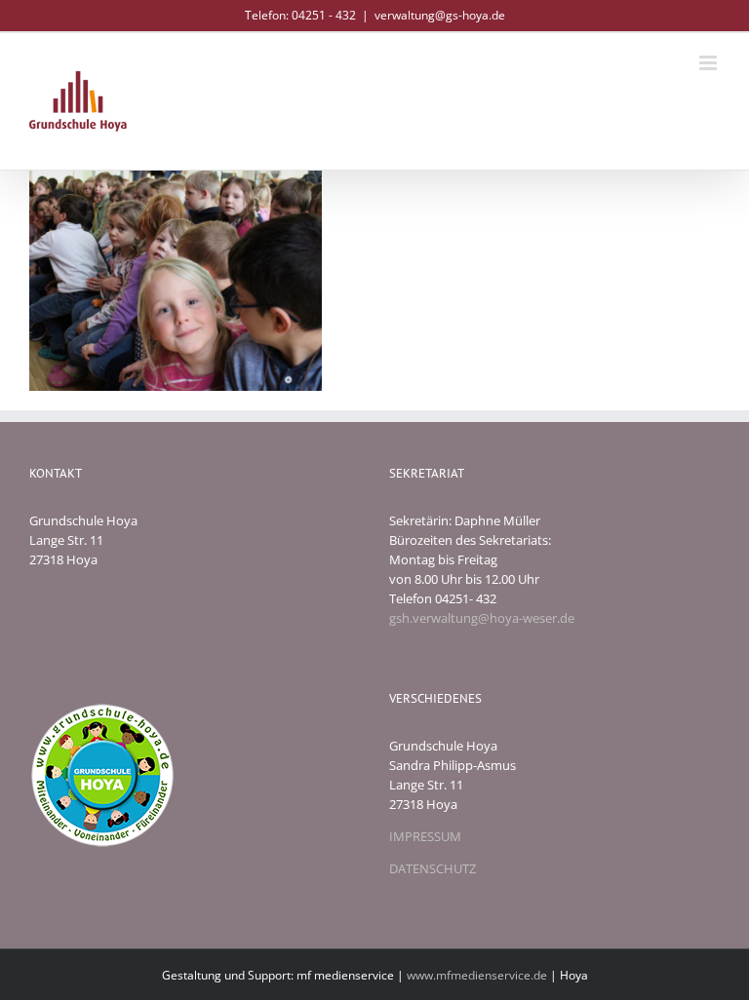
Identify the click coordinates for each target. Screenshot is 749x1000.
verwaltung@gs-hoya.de (439, 15)
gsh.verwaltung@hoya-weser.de (481, 618)
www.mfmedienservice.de (477, 975)
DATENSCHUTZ (432, 868)
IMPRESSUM (425, 836)
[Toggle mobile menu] (709, 63)
